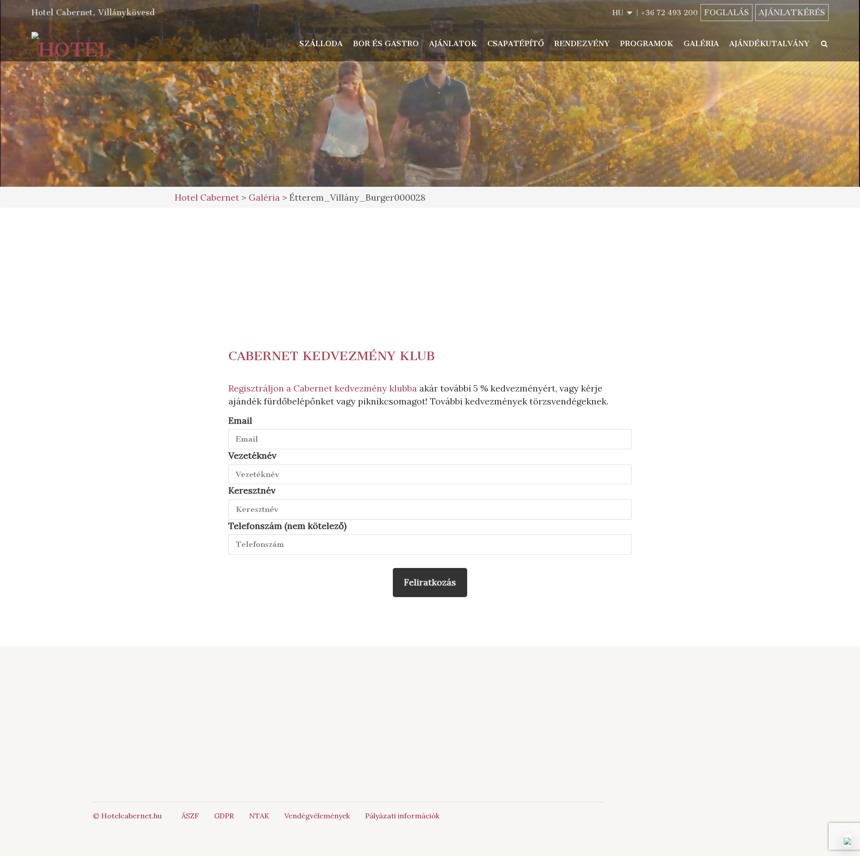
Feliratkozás (430, 582)
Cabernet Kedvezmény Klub (331, 355)
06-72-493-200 (429, 699)
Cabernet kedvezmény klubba (355, 388)
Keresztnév (251, 490)
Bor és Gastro (386, 43)
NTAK (259, 815)
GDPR (224, 815)
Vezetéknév (252, 455)
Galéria (701, 43)
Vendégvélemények (317, 815)
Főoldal (236, 699)
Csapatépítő (515, 43)
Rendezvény (582, 43)
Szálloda (321, 43)
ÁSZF (190, 815)
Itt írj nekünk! (419, 709)
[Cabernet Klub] (544, 745)
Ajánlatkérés (792, 12)
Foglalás (726, 12)
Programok (646, 43)
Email (240, 420)
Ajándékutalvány (769, 43)
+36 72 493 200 (669, 13)
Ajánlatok (453, 43)
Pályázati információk (402, 815)
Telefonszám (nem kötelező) (287, 525)
